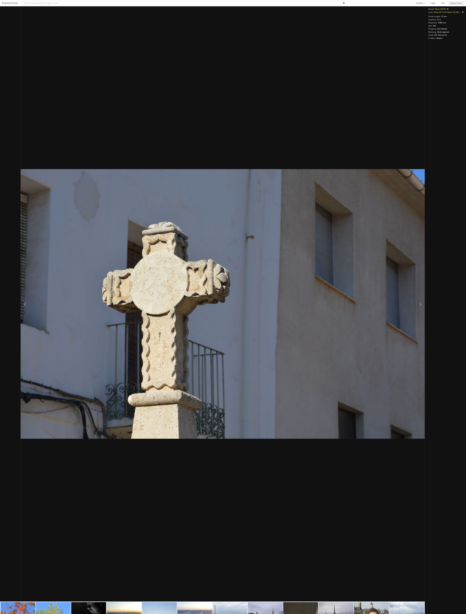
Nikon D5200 (440, 9)
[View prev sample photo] (25, 303)
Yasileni (439, 38)
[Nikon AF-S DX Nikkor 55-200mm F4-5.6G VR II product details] (463, 12)
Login (433, 3)
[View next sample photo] (420, 303)
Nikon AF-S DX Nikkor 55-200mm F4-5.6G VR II (447, 12)
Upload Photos (456, 3)
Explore (420, 3)
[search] (344, 3)
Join (443, 3)
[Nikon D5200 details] (447, 9)
